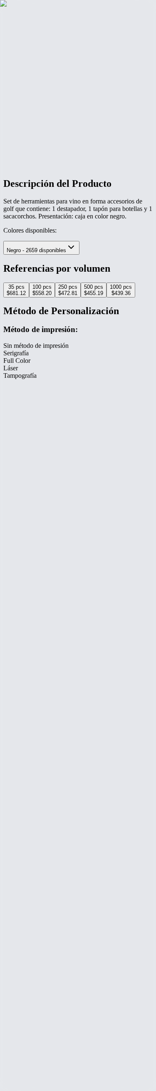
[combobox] (41, 248)
